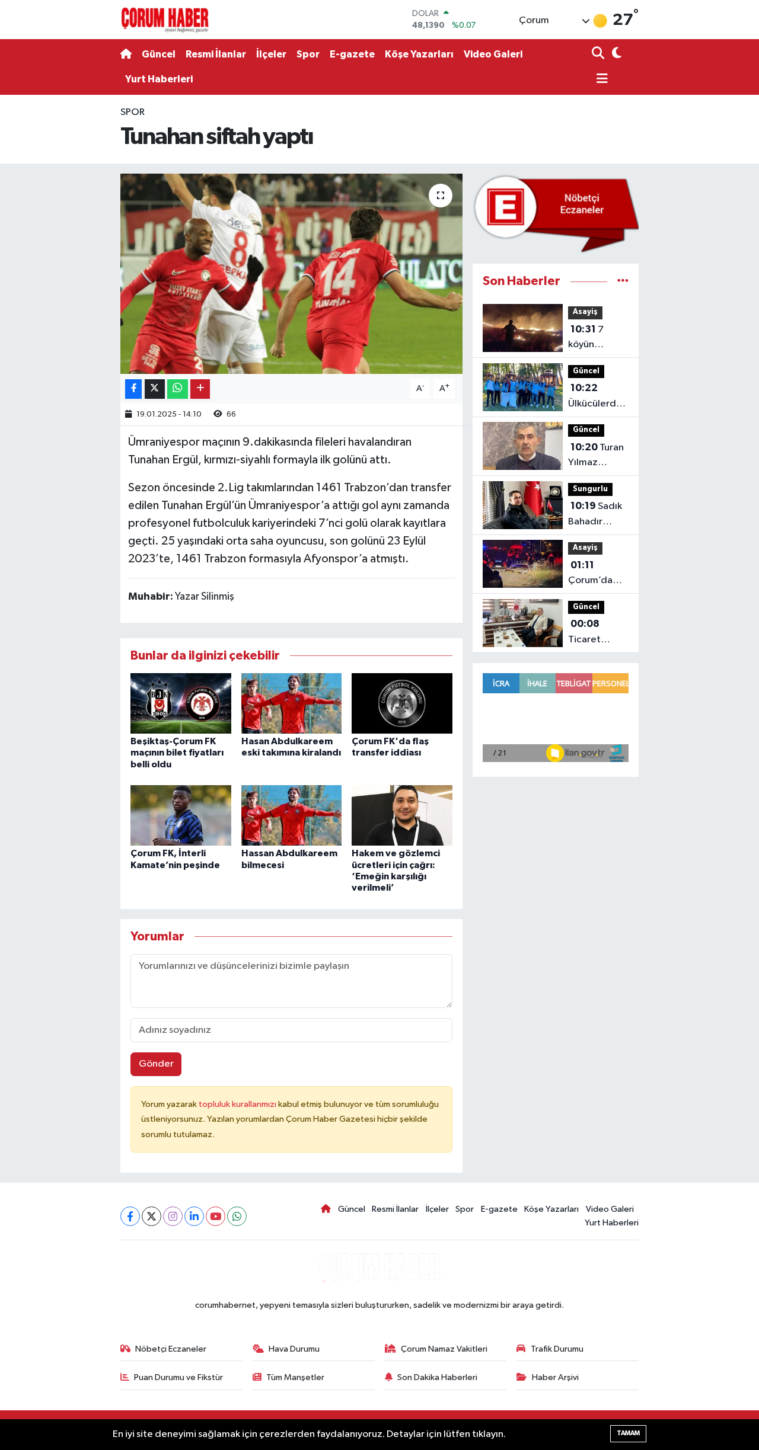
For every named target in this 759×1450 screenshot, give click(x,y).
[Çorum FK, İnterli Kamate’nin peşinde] (180, 815)
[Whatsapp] (237, 1216)
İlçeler (271, 54)
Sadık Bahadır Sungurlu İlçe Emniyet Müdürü (596, 515)
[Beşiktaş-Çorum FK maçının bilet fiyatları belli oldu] (180, 703)
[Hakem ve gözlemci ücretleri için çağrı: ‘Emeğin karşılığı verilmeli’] (402, 815)
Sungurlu (590, 489)
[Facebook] (130, 1216)
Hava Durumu (294, 1349)
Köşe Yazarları (419, 54)
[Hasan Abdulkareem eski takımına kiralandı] (291, 703)
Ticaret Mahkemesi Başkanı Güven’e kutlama (593, 633)
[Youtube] (215, 1216)
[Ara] (599, 54)
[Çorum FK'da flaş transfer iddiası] (402, 703)
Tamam (628, 1433)
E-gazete (352, 54)
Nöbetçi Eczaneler (170, 1349)
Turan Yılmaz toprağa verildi (596, 456)
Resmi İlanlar (216, 54)
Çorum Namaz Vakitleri (444, 1349)
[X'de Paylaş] (155, 389)
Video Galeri (493, 54)
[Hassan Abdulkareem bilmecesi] (291, 815)
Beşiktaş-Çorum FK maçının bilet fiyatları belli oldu (177, 753)
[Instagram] (173, 1216)
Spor (308, 54)
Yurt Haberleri (159, 79)
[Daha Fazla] (200, 389)
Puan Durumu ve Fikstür (178, 1377)
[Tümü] (623, 281)
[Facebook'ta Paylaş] (133, 389)
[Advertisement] (71, 278)
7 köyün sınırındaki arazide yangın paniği (597, 338)
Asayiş (585, 312)
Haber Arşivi (555, 1377)
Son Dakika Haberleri (437, 1377)
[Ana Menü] (600, 79)
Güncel (159, 54)
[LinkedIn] (194, 1216)
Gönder (156, 1064)
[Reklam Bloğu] (556, 214)
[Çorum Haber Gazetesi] (164, 19)
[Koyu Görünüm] (615, 54)
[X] (151, 1216)
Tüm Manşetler (295, 1377)
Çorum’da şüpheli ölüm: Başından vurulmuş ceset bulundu (597, 574)
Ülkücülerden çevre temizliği (597, 397)
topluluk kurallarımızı (238, 1104)
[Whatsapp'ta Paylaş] (177, 389)
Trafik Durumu (557, 1349)
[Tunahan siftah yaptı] (291, 274)
